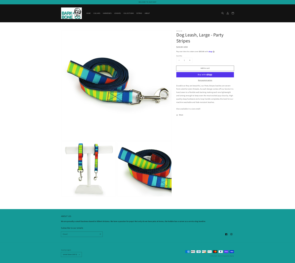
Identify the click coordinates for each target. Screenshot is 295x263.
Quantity (179, 56)
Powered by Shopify (228, 256)
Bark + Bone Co (218, 256)
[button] (222, 13)
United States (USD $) (70, 254)
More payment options (205, 80)
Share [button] (181, 115)
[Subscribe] (100, 234)
